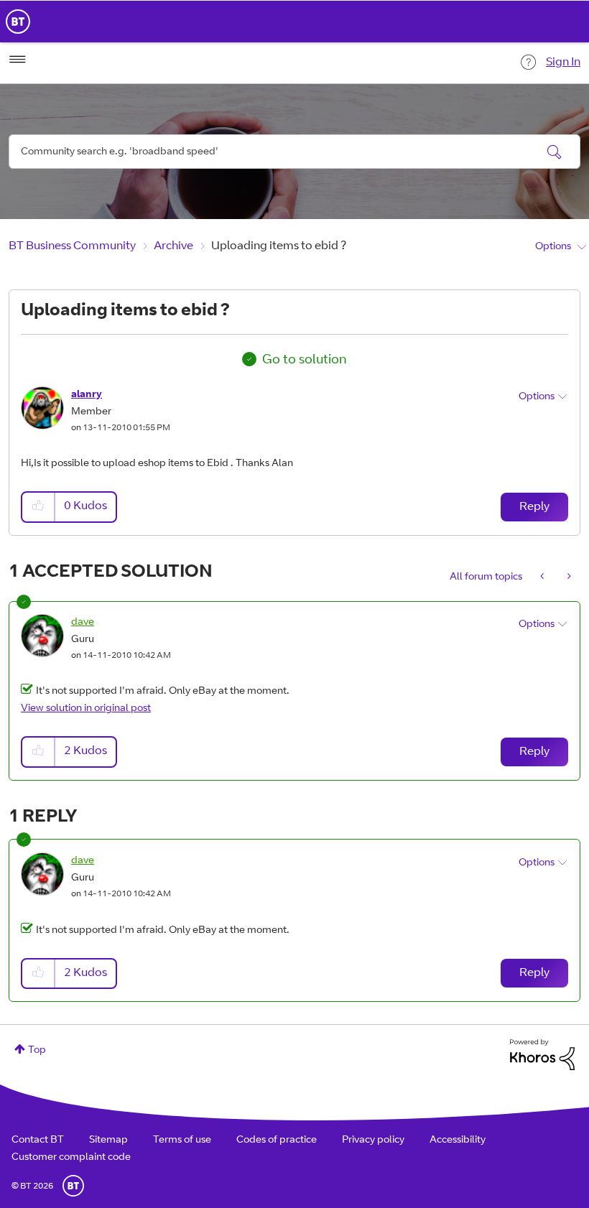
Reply (534, 507)
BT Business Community (72, 246)
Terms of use (182, 1140)
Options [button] (553, 247)
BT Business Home (18, 21)
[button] (38, 507)
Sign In (563, 62)
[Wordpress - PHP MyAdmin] (567, 577)
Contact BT (37, 1140)
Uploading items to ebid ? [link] (278, 246)
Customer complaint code (71, 1158)
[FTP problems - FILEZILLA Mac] (543, 577)
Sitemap (108, 1140)
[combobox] (294, 151)
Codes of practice (276, 1140)
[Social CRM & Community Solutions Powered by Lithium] (542, 1055)
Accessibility (458, 1140)
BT (73, 1186)
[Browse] (17, 59)
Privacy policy (373, 1140)
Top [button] (37, 1051)
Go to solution (304, 360)
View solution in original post (86, 709)
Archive (173, 246)
